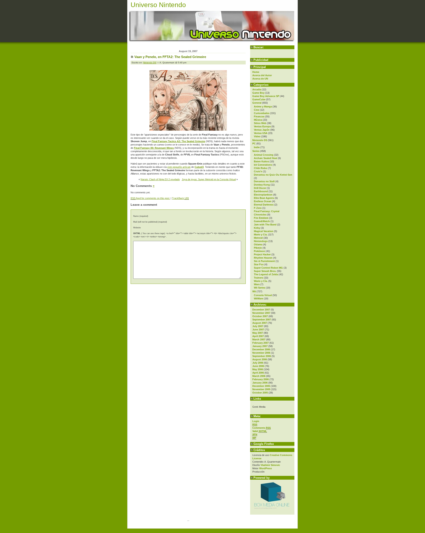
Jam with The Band (265, 224)
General (256, 102)
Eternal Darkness (264, 204)
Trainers (258, 277)
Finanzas (259, 116)
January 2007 (260, 346)
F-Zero (258, 208)
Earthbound (261, 191)
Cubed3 (199, 167)
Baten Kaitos (261, 161)
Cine (256, 110)
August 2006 (259, 359)
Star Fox (259, 264)
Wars (257, 284)
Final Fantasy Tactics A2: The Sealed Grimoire (178, 141)
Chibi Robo (260, 168)
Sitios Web (260, 123)
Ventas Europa (262, 126)
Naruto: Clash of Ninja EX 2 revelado (160, 179)
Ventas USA (260, 133)
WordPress (265, 468)
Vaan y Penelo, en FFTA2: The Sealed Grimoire (170, 57)
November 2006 (261, 352)
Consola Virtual (263, 295)
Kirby (257, 228)
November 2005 (261, 389)
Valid (259, 431)
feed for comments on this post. (150, 198)
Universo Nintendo (158, 4)
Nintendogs (261, 241)
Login (255, 421)
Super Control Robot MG (268, 267)
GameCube (258, 99)
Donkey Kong (262, 184)
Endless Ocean (262, 201)
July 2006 (257, 362)
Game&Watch (262, 221)
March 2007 (258, 339)
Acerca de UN (260, 78)
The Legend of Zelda (266, 274)
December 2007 (261, 309)
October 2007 (260, 316)
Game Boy (258, 92)
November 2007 (261, 313)
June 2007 (258, 329)
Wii (254, 291)
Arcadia (256, 89)
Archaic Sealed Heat (265, 158)
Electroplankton (263, 194)
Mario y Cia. (260, 234)
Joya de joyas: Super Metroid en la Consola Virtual (209, 179)
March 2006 (258, 376)
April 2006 (258, 372)
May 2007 (257, 332)
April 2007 (258, 336)
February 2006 (260, 379)
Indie (257, 147)
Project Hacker (262, 254)
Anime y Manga (263, 106)
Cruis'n (258, 171)
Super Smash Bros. (265, 271)
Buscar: (258, 47)
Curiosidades (261, 113)
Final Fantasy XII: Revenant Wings (154, 148)
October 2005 (260, 392)
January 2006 (260, 382)
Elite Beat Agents (264, 198)
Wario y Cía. (261, 281)
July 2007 (257, 326)
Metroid (258, 237)
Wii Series (259, 287)
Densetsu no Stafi (264, 181)
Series (255, 151)
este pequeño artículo (179, 167)
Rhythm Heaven (263, 257)
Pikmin (258, 247)
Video (257, 136)
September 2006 (261, 356)
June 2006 (258, 366)
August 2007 (259, 323)
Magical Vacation (263, 231)
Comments (261, 427)
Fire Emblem (261, 218)
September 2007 (261, 319)
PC (254, 143)
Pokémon (259, 251)
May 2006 (257, 369)
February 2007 (260, 342)
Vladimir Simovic (270, 465)
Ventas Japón (262, 129)
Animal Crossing (263, 154)
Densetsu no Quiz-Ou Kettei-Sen (273, 174)
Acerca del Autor (262, 75)
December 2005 (261, 386)
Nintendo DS (259, 140)
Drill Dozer (260, 188)
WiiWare (258, 298)
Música (258, 119)
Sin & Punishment (264, 261)
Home (255, 72)
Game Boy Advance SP (265, 96)
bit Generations (263, 164)
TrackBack (180, 198)
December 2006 (261, 349)
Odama (258, 244)
